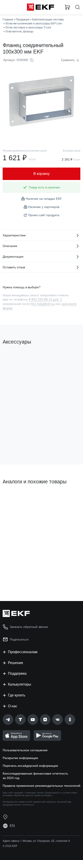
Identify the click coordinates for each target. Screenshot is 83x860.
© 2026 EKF (10, 846)
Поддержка (17, 673)
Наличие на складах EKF (44, 198)
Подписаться (19, 639)
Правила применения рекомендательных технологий (41, 785)
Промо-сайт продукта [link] (43, 215)
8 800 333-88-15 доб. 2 (45, 299)
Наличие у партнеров (43, 207)
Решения (15, 663)
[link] (8, 719)
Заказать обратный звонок (29, 627)
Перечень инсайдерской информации (30, 765)
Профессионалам (22, 652)
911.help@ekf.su (42, 304)
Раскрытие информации (20, 758)
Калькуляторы (19, 684)
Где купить (16, 695)
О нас (12, 706)
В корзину (20, 443)
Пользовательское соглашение (25, 750)
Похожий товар (15, 496)
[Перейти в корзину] (67, 7)
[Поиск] (77, 7)
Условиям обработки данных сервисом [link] (23, 795)
